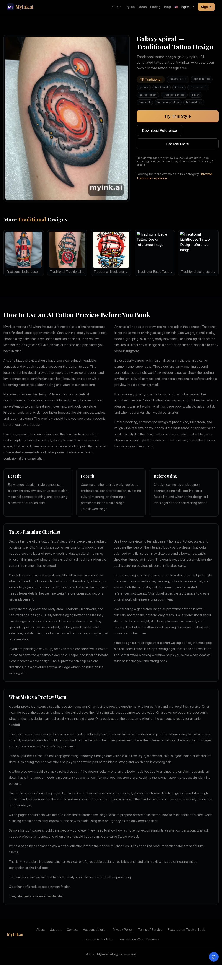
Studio (116, 7)
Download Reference (159, 130)
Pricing (155, 7)
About (40, 929)
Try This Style (177, 116)
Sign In (206, 7)
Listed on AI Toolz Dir (98, 939)
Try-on (130, 7)
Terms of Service (150, 929)
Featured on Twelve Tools (187, 929)
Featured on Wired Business (139, 939)
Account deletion (95, 929)
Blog (167, 7)
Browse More (177, 144)
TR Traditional (151, 79)
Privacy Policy (123, 929)
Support (56, 929)
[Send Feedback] (214, 957)
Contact (72, 929)
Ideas (142, 7)
